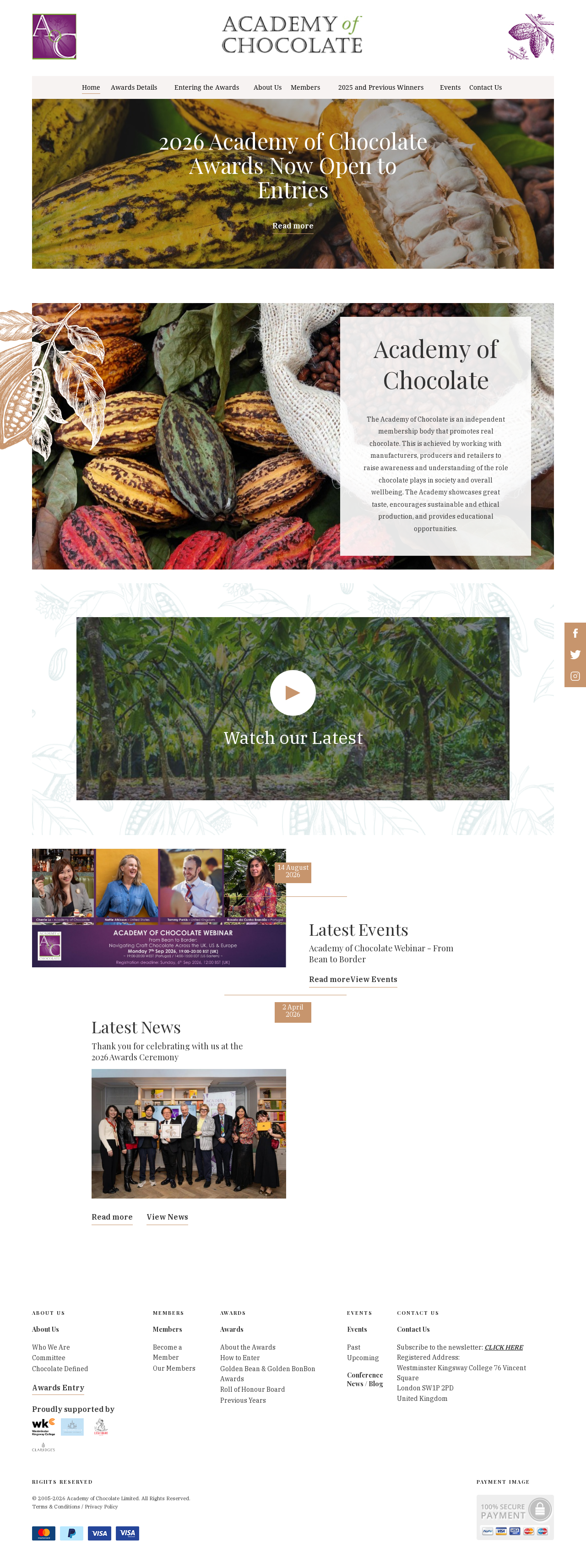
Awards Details (134, 87)
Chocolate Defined (60, 1369)
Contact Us (485, 87)
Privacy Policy (101, 1506)
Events (450, 87)
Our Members (174, 1368)
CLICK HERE (503, 1347)
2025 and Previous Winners (380, 87)
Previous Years (243, 1400)
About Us (268, 87)
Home (91, 87)
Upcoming (363, 1358)
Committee (48, 1358)
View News (167, 1216)
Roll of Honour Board (252, 1389)
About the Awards (248, 1347)
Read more (293, 225)
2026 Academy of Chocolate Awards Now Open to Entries (293, 165)
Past (353, 1347)
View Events (373, 979)
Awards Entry (58, 1387)
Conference (365, 1375)
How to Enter (240, 1358)
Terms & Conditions (56, 1506)
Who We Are (51, 1347)
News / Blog (365, 1383)
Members (305, 87)
